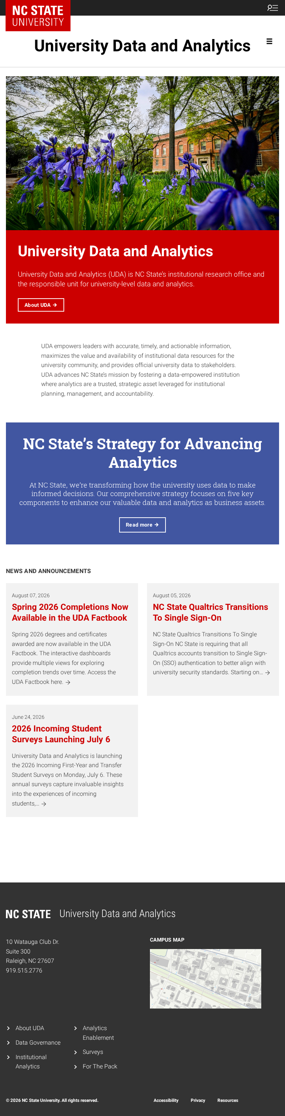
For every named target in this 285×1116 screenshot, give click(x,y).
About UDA (30, 1028)
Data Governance (38, 1042)
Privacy (198, 1100)
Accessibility (166, 1100)
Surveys (93, 1051)
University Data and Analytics (142, 45)
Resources (227, 1100)
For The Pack (100, 1066)
